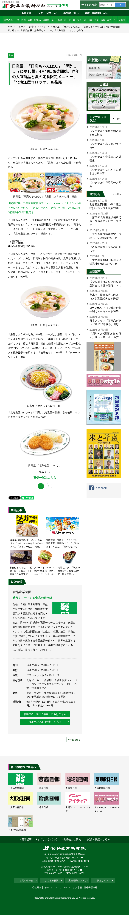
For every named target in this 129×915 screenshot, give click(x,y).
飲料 (23, 19)
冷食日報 (43, 807)
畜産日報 (43, 788)
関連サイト (102, 880)
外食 (96, 19)
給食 (103, 19)
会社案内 (36, 887)
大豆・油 (81, 19)
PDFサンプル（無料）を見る (44, 721)
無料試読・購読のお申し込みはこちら (44, 714)
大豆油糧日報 (17, 807)
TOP (10, 26)
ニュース (20, 26)
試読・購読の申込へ (99, 74)
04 (48, 26)
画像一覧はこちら (45, 477)
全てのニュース (11, 19)
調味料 (46, 19)
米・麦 (67, 19)
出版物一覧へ (71, 13)
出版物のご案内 (72, 839)
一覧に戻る (74, 739)
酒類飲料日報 (103, 788)
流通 (109, 19)
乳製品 (37, 19)
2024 (40, 26)
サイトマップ (70, 887)
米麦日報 (72, 788)
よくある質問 (51, 880)
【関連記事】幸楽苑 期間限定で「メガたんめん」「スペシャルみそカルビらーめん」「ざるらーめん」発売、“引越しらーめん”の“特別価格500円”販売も (44, 207)
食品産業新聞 (17, 788)
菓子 (53, 19)
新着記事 (27, 13)
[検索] (120, 5)
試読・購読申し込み (96, 13)
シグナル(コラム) (47, 13)
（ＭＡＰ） (75, 857)
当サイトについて (52, 887)
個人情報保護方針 (88, 887)
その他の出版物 (18, 829)
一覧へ (118, 118)
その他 (121, 19)
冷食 (90, 19)
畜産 (60, 19)
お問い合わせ (26, 880)
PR (114, 19)
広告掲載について (77, 880)
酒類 (30, 19)
